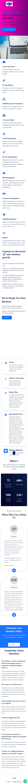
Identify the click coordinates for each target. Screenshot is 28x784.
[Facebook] (12, 778)
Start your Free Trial (8, 29)
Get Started (6, 317)
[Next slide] (14, 453)
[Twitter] (15, 778)
